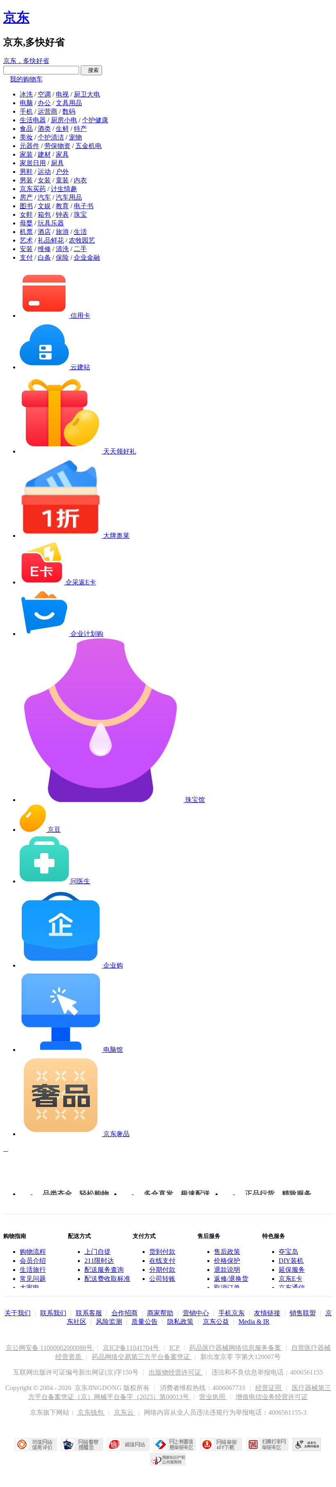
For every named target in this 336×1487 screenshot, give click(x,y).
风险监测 (109, 1321)
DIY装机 (291, 1260)
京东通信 (292, 1287)
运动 (44, 171)
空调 (44, 94)
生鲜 (62, 128)
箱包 (44, 214)
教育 (62, 205)
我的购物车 (26, 79)
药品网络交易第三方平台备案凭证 (142, 1356)
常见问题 (33, 1278)
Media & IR (254, 1321)
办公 (44, 102)
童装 (62, 180)
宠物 (75, 137)
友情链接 (267, 1313)
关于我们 (18, 1313)
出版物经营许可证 (176, 1372)
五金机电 (88, 145)
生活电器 (33, 120)
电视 (62, 94)
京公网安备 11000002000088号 (50, 1347)
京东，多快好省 (26, 60)
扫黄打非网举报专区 (267, 1444)
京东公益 (216, 1321)
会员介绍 (33, 1260)
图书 (26, 205)
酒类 (44, 128)
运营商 (47, 111)
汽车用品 (69, 197)
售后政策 (227, 1251)
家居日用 (33, 162)
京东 (16, 17)
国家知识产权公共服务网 (168, 1459)
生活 (80, 231)
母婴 (26, 223)
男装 (26, 180)
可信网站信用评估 (36, 1444)
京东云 (124, 1412)
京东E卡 (290, 1278)
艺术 (26, 240)
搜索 (91, 70)
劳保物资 (57, 145)
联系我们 (53, 1313)
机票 (26, 231)
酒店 (44, 231)
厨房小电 (64, 120)
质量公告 (145, 1321)
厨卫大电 (87, 94)
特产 (80, 128)
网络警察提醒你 (82, 1444)
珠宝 (80, 214)
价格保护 (227, 1260)
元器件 (29, 145)
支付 (26, 257)
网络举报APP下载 (221, 1444)
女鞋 (26, 214)
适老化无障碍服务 (307, 1444)
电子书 (83, 205)
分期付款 (162, 1269)
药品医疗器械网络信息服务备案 (236, 1347)
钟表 (62, 214)
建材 (44, 154)
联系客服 (89, 1313)
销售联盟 (303, 1313)
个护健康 (95, 120)
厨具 (57, 162)
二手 (80, 248)
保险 (62, 257)
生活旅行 (33, 1269)
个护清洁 (51, 137)
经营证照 (269, 1387)
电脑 (26, 102)
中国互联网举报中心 (175, 1444)
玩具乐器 (51, 223)
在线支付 (162, 1260)
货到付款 (162, 1251)
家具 (62, 154)
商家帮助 (160, 1313)
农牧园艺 (82, 240)
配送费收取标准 (107, 1278)
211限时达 (99, 1260)
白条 (44, 257)
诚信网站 (128, 1444)
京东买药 (33, 188)
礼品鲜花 (51, 240)
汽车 (44, 197)
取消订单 (227, 1287)
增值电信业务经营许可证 (272, 1396)
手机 (26, 111)
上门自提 (97, 1251)
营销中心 (196, 1313)
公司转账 (162, 1278)
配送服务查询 (104, 1269)
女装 (44, 180)
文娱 (44, 205)
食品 (26, 128)
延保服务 (292, 1269)
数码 (68, 111)
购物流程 (33, 1251)
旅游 (62, 231)
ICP (175, 1347)
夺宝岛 (288, 1251)
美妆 (26, 137)
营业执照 (213, 1396)
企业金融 (87, 257)
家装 (26, 154)
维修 (44, 248)
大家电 (29, 1287)
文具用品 (69, 102)
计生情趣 (64, 188)
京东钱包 (91, 1412)
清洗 (62, 248)
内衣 (80, 180)
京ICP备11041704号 (132, 1347)
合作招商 (124, 1313)
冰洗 (26, 94)
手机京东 (231, 1313)
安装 (26, 248)
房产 (26, 197)
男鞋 (26, 171)
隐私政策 (180, 1321)
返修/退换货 (231, 1278)
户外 (62, 171)
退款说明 (227, 1269)
